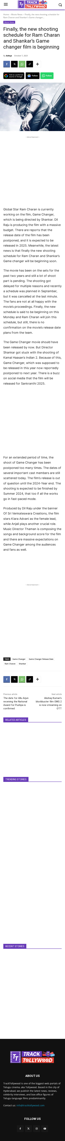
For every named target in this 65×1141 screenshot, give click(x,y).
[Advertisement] (32, 171)
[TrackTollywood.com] (32, 1057)
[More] (37, 64)
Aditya (9, 55)
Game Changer (19, 659)
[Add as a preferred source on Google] (13, 75)
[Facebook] (6, 64)
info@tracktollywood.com (30, 1105)
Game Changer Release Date (41, 659)
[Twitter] (28, 1128)
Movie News (16, 14)
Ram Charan (10, 663)
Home (6, 14)
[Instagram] (36, 1128)
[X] (14, 64)
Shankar (22, 663)
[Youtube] (45, 1128)
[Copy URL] (29, 64)
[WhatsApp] (22, 64)
